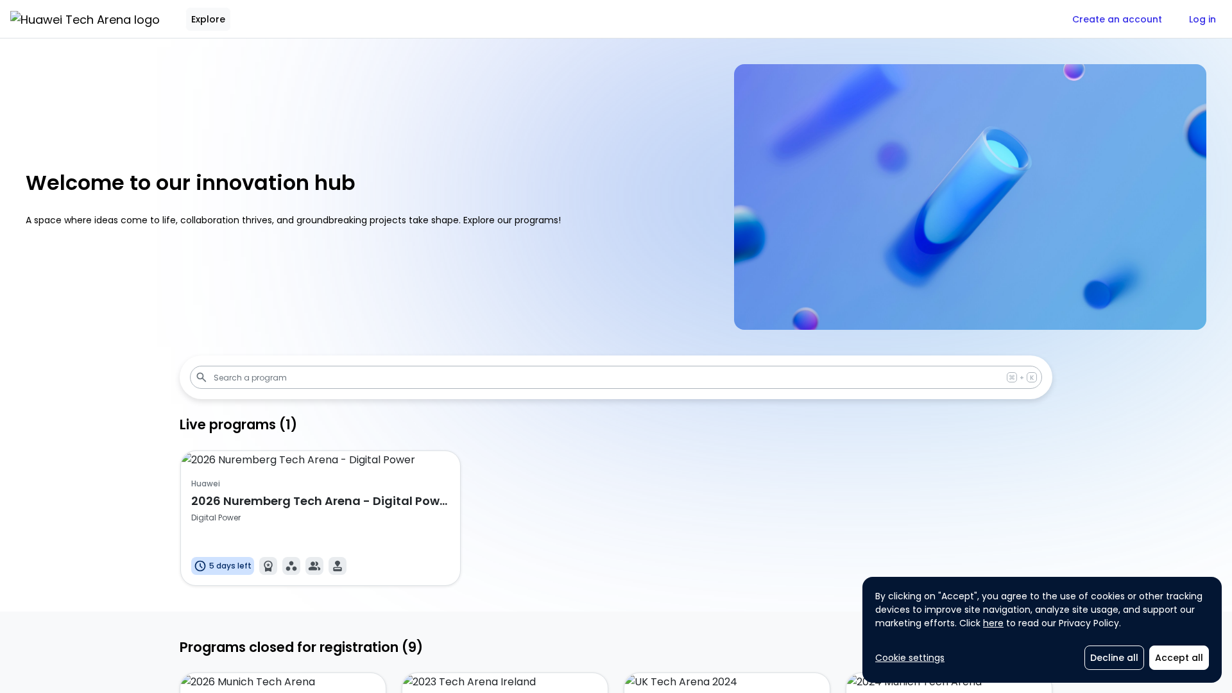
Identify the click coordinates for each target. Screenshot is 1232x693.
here (993, 623)
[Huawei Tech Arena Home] (85, 19)
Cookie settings (910, 657)
